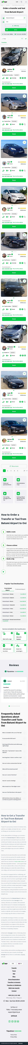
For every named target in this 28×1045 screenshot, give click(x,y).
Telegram (19, 998)
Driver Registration (14, 979)
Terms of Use (13, 1034)
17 (24, 470)
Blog (14, 976)
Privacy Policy (13, 1036)
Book (14, 88)
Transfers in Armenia (14, 982)
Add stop (16, 25)
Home (2, 5)
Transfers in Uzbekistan (14, 985)
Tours (14, 971)
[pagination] (1, 470)
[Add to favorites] (24, 50)
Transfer (8, 5)
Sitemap (20, 1043)
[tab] (14, 732)
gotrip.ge (14, 1016)
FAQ (14, 974)
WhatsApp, (9, 998)
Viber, (14, 998)
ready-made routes (19, 861)
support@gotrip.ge (14, 1012)
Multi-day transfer (14, 988)
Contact (14, 991)
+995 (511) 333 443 (14, 995)
